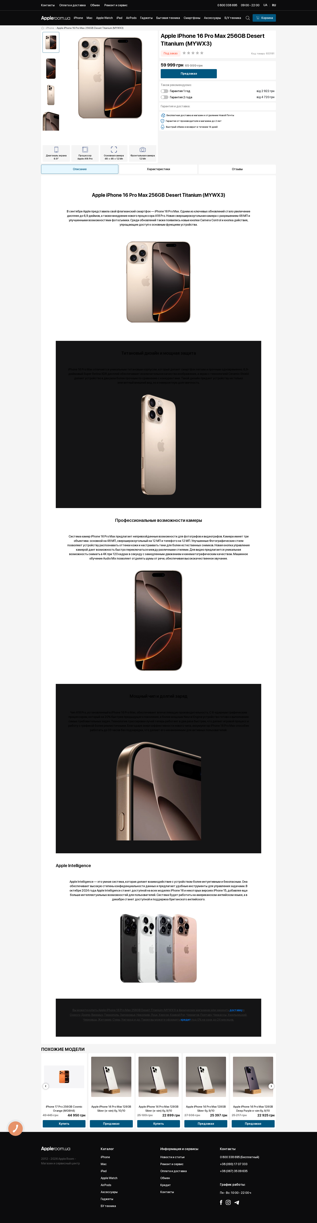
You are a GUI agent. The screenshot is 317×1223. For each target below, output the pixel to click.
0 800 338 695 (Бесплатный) (239, 1157)
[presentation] (45, 1086)
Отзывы (237, 169)
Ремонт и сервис (115, 5)
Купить (64, 1123)
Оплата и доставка (72, 5)
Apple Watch (109, 1178)
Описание (80, 169)
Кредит (165, 1185)
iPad (104, 1171)
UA (265, 5)
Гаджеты (107, 1199)
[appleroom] (42, 28)
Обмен (95, 5)
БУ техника (108, 1206)
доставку (236, 1010)
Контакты (48, 5)
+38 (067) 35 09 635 (233, 1171)
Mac (104, 1164)
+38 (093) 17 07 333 (233, 1164)
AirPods (106, 1185)
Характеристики (158, 169)
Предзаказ (189, 73)
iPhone (105, 1157)
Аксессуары (109, 1192)
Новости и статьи (172, 1157)
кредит (186, 1019)
